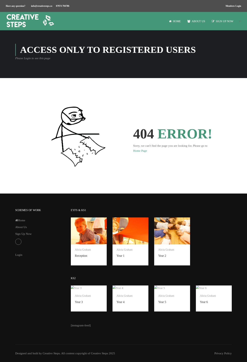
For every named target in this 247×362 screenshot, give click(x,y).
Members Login (233, 6)
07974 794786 (62, 6)
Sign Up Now (224, 21)
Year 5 (162, 302)
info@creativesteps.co (41, 6)
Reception (81, 255)
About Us (198, 21)
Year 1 (120, 255)
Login (18, 254)
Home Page (140, 150)
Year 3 (79, 302)
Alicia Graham (83, 249)
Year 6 (204, 302)
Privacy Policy (223, 353)
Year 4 (120, 302)
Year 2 (162, 255)
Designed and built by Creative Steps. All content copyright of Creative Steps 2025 (65, 353)
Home (177, 21)
